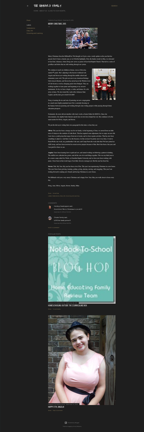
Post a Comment (53, 227)
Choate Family (59, 217)
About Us (43, 11)
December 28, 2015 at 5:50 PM (62, 223)
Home (36, 11)
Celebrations (31, 28)
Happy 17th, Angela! (56, 407)
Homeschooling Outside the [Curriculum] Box (67, 305)
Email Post (56, 193)
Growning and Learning (35, 33)
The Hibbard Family (47, 6)
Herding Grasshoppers (61, 206)
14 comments (56, 309)
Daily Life (30, 31)
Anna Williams (77, 426)
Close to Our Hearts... (57, 11)
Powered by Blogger (73, 422)
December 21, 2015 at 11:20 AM (62, 212)
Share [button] (28, 20)
